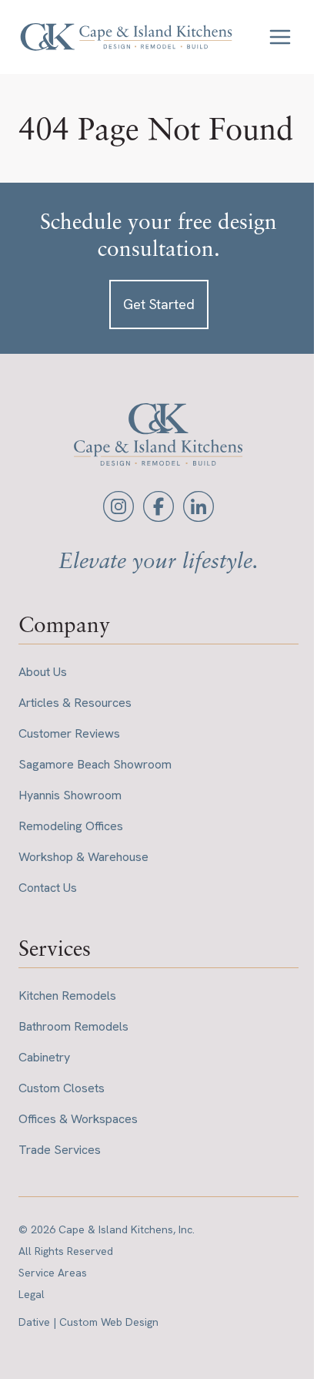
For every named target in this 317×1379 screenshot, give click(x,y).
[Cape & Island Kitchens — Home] (126, 37)
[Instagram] (118, 506)
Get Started (159, 304)
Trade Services (59, 1150)
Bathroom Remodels (73, 1026)
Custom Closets (61, 1088)
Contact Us (47, 888)
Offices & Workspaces (78, 1119)
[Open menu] (280, 36)
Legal (31, 1294)
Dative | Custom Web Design (88, 1322)
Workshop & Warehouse (83, 857)
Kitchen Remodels (67, 995)
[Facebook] (158, 506)
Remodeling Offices (70, 826)
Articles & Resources (75, 703)
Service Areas (52, 1273)
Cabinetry (44, 1057)
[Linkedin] (198, 506)
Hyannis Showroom (70, 795)
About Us (42, 672)
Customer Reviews (69, 733)
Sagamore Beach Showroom (95, 764)
